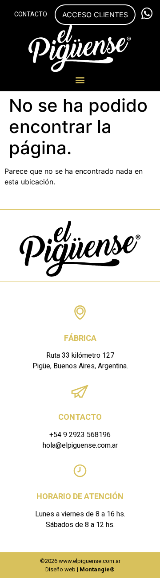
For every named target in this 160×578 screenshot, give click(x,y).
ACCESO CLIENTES (95, 14)
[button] (80, 79)
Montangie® (97, 569)
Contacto (30, 14)
